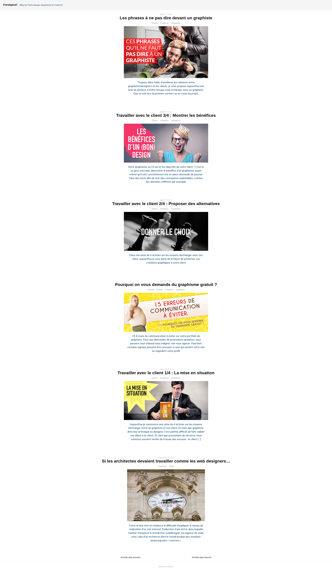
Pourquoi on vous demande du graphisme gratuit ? (166, 284)
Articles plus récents (201, 557)
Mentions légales (166, 566)
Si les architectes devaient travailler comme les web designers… (166, 461)
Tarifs (171, 466)
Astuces (150, 290)
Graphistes (176, 23)
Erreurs (160, 290)
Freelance (164, 23)
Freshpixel (10, 4)
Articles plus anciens (130, 557)
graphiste (180, 290)
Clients (155, 23)
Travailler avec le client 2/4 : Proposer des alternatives (166, 203)
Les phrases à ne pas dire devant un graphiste (166, 18)
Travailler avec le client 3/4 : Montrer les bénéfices (166, 115)
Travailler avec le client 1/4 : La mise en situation (166, 372)
